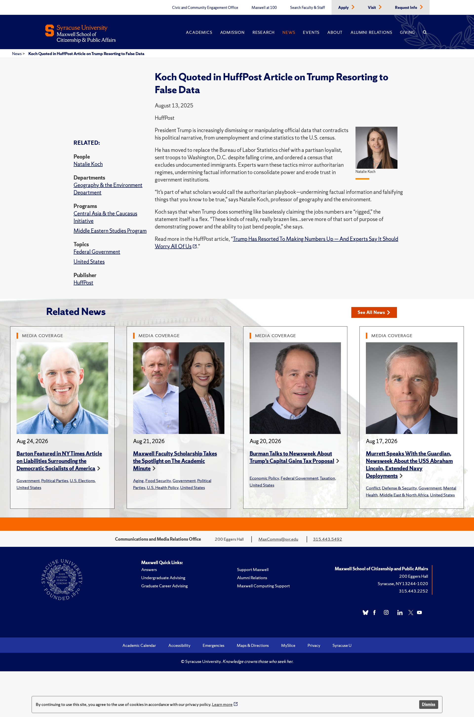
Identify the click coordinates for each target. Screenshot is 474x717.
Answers (149, 569)
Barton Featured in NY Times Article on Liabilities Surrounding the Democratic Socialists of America (59, 461)
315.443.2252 (413, 591)
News (288, 32)
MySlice (288, 645)
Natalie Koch (88, 164)
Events (311, 32)
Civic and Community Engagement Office (205, 7)
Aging (138, 480)
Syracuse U (342, 645)
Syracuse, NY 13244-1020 (403, 583)
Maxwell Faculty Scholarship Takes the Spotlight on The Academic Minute (175, 461)
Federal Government (97, 251)
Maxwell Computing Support (263, 586)
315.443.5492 (327, 539)
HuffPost (83, 282)
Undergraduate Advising (163, 577)
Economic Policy (264, 478)
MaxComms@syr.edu (278, 539)
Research (264, 32)
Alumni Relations (371, 32)
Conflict (373, 488)
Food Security (158, 480)
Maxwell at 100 (264, 7)
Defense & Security (399, 488)
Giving (407, 32)
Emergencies (213, 645)
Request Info (406, 7)
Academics (199, 32)
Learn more (222, 704)
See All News (371, 312)
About (335, 32)
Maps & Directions (253, 645)
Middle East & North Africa (403, 495)
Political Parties (54, 480)
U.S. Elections (82, 480)
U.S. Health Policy (162, 487)
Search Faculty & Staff (307, 7)
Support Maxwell (253, 569)
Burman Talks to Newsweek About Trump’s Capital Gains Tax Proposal (292, 457)
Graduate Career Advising (164, 586)
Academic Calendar (139, 645)
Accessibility (179, 645)
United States (89, 261)
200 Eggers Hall (413, 576)
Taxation (327, 478)
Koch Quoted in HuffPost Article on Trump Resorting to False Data (86, 53)
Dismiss (428, 704)
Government (28, 480)
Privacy (314, 645)
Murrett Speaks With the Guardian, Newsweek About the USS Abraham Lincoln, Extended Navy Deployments (409, 464)
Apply (344, 7)
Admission (232, 32)
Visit (372, 7)
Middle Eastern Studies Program (110, 230)
